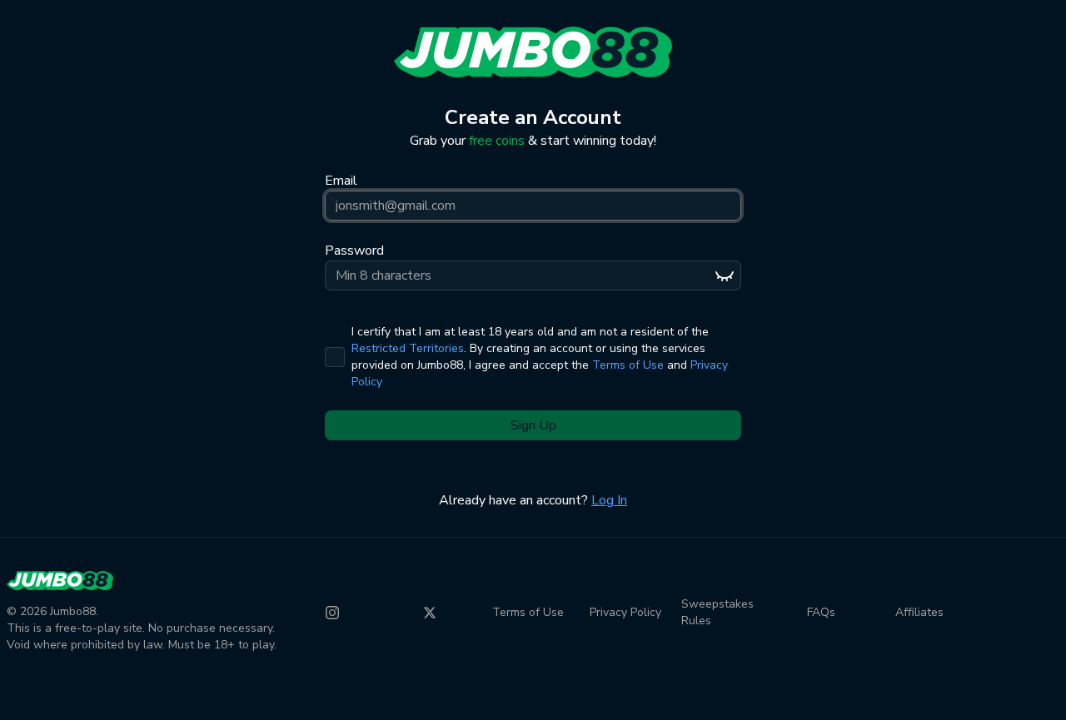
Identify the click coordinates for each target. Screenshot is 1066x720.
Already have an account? (533, 500)
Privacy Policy (625, 612)
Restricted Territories (407, 348)
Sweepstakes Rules (717, 612)
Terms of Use (628, 365)
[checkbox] (335, 357)
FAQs (821, 612)
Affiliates (919, 612)
